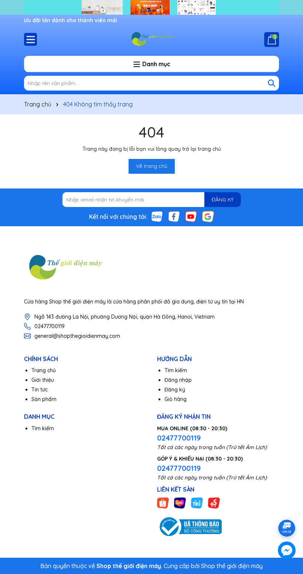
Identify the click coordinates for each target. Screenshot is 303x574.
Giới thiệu (42, 380)
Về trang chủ (151, 166)
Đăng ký (174, 389)
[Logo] (151, 39)
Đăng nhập (178, 380)
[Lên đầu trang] (287, 507)
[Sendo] (214, 502)
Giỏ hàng (175, 399)
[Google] (208, 216)
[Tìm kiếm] (271, 83)
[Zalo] (157, 216)
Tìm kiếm (175, 370)
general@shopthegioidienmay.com (77, 336)
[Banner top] (151, 7)
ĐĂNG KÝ (223, 199)
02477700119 (49, 326)
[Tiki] (197, 502)
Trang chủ (43, 370)
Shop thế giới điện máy (232, 566)
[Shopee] (163, 502)
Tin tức (39, 389)
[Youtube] (191, 216)
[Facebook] (174, 216)
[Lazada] (180, 502)
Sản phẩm (44, 399)
